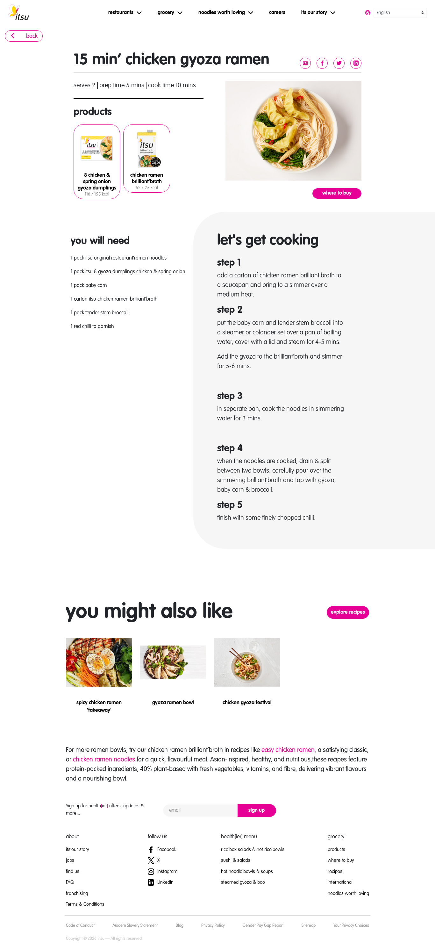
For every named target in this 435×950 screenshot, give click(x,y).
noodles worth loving (348, 893)
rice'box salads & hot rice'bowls (252, 849)
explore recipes (348, 612)
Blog (179, 926)
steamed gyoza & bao (243, 882)
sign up (256, 810)
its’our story (77, 849)
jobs (70, 860)
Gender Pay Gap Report (263, 926)
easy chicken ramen (288, 750)
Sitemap (309, 926)
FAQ (70, 882)
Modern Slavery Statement (135, 926)
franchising (77, 893)
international (340, 882)
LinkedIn (165, 882)
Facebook (166, 849)
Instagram (166, 871)
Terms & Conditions (85, 904)
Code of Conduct (80, 926)
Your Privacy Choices (351, 926)
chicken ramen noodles (104, 760)
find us (72, 871)
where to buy (337, 193)
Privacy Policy (213, 926)
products (336, 849)
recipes (335, 871)
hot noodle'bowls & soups (247, 871)
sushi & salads (235, 860)
